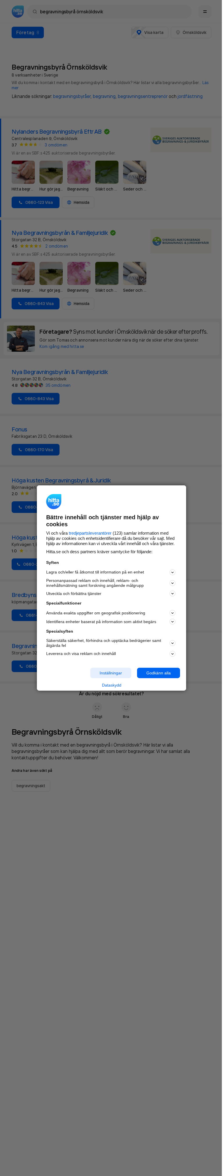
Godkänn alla (158, 672)
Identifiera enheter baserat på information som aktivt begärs (101, 621)
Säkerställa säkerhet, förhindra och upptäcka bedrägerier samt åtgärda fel (103, 643)
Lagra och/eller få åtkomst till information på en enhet (95, 572)
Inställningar (111, 672)
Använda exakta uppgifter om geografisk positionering (95, 613)
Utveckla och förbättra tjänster (73, 593)
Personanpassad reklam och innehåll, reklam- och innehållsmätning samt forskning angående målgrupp (95, 583)
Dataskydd (111, 685)
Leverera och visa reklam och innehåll (81, 653)
